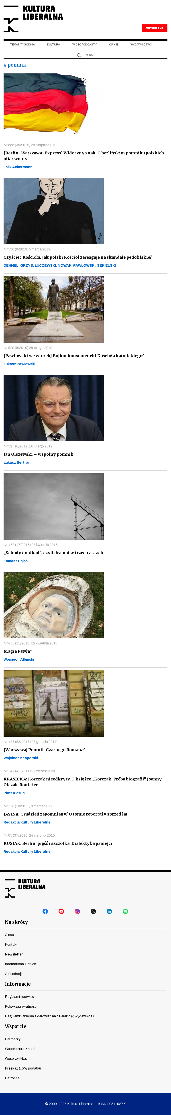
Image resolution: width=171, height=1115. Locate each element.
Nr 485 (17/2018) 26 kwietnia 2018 (31, 545)
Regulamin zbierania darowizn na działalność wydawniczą (49, 1016)
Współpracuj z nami (20, 1049)
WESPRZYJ (154, 28)
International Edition (20, 964)
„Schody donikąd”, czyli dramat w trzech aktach (53, 552)
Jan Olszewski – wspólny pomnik (38, 454)
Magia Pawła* (18, 651)
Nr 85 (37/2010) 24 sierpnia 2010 (29, 835)
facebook (45, 911)
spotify (125, 911)
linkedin (109, 911)
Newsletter (14, 954)
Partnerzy (12, 1039)
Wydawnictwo (141, 44)
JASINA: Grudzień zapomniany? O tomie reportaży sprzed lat (66, 814)
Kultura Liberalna (33, 19)
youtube (61, 911)
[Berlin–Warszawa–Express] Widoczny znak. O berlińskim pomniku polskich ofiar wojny (84, 155)
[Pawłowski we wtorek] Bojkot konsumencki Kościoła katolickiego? (74, 355)
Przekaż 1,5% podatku (23, 1068)
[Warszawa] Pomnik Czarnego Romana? (44, 749)
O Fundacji (13, 974)
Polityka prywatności (21, 1006)
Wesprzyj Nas (16, 1058)
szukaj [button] (88, 55)
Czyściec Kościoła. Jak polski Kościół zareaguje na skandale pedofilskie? (78, 257)
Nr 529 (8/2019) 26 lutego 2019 (28, 348)
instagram (77, 911)
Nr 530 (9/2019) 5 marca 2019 (27, 249)
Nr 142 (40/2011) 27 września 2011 (31, 771)
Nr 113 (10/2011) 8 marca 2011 (28, 806)
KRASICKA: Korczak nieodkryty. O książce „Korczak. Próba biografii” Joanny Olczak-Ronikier (83, 781)
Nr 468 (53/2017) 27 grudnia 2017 (30, 742)
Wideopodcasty (84, 44)
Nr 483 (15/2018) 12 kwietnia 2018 (30, 643)
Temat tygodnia (22, 44)
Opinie (113, 44)
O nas (9, 935)
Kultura (53, 44)
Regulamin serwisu (19, 997)
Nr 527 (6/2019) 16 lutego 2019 (28, 446)
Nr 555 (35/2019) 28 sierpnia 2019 (30, 145)
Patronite (12, 1078)
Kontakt (11, 944)
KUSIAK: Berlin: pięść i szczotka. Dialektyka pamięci (58, 843)
